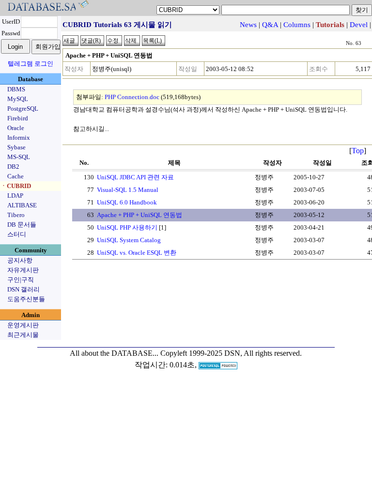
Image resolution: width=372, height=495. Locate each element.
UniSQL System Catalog (129, 240)
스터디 (16, 234)
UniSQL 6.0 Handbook (127, 202)
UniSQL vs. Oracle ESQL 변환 (136, 252)
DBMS (16, 89)
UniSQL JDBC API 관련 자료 (135, 177)
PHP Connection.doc (132, 97)
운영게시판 (23, 325)
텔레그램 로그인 (30, 63)
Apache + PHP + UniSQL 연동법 (139, 214)
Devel (359, 25)
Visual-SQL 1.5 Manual (127, 189)
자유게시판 (23, 270)
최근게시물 (23, 334)
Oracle (15, 127)
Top (358, 150)
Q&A (270, 25)
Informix (18, 137)
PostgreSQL (22, 108)
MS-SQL (18, 156)
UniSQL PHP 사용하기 (127, 227)
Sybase (16, 147)
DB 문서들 (21, 224)
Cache (15, 176)
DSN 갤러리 (23, 289)
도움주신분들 (26, 299)
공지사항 (19, 260)
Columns (296, 25)
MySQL (17, 98)
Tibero (16, 214)
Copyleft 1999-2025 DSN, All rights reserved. (231, 353)
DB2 (13, 166)
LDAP (15, 195)
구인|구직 (20, 279)
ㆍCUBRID (15, 185)
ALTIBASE (22, 205)
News (248, 25)
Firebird (17, 118)
